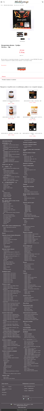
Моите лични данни (22, 407)
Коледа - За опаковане (27, 364)
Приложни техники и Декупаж (8, 249)
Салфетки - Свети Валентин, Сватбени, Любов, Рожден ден (31, 289)
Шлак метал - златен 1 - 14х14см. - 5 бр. (11, 133)
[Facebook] (24, 393)
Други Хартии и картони (28, 309)
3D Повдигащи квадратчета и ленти (30, 169)
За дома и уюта (5, 185)
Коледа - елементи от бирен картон (30, 348)
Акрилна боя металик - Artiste (8, 208)
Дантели (25, 212)
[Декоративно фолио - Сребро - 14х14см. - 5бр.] (22, 30)
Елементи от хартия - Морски (8, 299)
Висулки (4, 233)
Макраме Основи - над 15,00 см (29, 181)
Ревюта (4, 76)
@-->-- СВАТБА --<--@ (6, 166)
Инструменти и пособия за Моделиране (30, 318)
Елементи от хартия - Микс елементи (9, 309)
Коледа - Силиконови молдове (29, 369)
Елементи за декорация (28, 334)
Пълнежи (4, 369)
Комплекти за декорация (28, 163)
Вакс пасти (5, 260)
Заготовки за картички (27, 146)
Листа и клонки (26, 324)
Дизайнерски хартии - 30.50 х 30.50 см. (9, 275)
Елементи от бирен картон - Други (8, 329)
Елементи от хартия (6, 284)
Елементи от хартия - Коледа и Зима (9, 310)
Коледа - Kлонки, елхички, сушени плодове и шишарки (31, 366)
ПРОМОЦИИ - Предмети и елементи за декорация (11, 154)
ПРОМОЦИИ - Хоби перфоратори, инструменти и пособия (11, 157)
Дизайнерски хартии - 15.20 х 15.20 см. (9, 273)
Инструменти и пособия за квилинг (29, 161)
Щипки (4, 372)
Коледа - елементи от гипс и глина (30, 351)
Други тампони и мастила (28, 301)
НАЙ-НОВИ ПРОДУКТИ (7, 141)
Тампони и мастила (27, 295)
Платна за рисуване (27, 265)
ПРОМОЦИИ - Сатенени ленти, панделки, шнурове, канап (11, 150)
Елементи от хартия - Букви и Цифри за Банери (11, 285)
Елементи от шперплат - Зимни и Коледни (10, 347)
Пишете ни (4, 394)
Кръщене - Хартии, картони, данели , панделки (10, 180)
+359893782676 (30, 388)
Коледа (4, 189)
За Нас (3, 386)
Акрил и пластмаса (6, 352)
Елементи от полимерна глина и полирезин (10, 239)
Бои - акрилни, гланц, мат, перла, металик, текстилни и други (11, 201)
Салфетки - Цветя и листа (28, 287)
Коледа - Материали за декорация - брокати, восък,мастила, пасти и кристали (31, 358)
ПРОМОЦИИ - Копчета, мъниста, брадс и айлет (11, 151)
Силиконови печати (27, 227)
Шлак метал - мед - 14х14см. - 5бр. (32, 100)
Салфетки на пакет (27, 293)
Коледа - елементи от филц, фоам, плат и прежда (32, 352)
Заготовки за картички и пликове (30, 144)
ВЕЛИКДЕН (25, 331)
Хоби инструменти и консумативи (30, 312)
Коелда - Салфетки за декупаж (29, 343)
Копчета (25, 222)
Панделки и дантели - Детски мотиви (30, 215)
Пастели (25, 200)
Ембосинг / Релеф (5, 375)
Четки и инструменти (27, 267)
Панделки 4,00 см (28, 209)
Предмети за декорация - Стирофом (30, 240)
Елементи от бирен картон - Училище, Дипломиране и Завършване (12, 320)
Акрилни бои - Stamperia (7, 203)
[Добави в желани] (41, 64)
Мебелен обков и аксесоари (28, 186)
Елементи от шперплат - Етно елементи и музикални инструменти (11, 346)
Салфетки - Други (27, 292)
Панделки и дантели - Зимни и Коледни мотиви (31, 216)
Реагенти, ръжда (6, 222)
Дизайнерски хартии (6, 192)
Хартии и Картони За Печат (28, 310)
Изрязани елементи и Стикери (29, 152)
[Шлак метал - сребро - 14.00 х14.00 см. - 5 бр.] (32, 127)
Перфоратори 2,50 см (27, 248)
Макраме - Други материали (28, 182)
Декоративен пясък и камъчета (8, 231)
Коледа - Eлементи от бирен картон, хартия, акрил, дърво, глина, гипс (32, 347)
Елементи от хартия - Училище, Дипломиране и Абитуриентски (11, 289)
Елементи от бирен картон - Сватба (9, 318)
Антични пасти (5, 259)
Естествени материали (6, 356)
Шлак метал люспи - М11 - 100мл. (11, 117)
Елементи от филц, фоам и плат (8, 355)
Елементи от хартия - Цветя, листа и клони (10, 295)
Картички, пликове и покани (7, 187)
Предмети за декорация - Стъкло (29, 241)
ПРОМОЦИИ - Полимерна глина (8, 160)
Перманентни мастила (27, 298)
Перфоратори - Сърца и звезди (29, 255)
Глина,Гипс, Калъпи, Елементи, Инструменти (11, 235)
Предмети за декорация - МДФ (29, 237)
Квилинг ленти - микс (27, 157)
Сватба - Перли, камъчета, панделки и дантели (10, 173)
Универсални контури (6, 221)
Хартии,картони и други (28, 305)
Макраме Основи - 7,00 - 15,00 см (29, 179)
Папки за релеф (5, 377)
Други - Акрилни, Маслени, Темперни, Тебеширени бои (11, 213)
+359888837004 (30, 390)
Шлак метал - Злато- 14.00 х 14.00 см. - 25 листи (32, 118)
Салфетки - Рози (27, 283)
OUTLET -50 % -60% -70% (7, 164)
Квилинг (25, 154)
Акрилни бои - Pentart (6, 204)
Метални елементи (6, 360)
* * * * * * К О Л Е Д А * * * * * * (29, 339)
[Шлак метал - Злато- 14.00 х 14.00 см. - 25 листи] (32, 111)
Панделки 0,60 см (28, 205)
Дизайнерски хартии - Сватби (8, 280)
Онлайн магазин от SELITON (22, 409)
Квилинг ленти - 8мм (27, 160)
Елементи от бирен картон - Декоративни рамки (11, 314)
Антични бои (5, 211)
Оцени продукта (22, 41)
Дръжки (25, 188)
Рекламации (4, 392)
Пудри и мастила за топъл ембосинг (9, 378)
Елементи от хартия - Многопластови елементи (10, 305)
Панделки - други (27, 210)
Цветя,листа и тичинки (27, 321)
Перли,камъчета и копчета (28, 218)
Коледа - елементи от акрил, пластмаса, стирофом (33, 350)
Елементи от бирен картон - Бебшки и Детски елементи (10, 322)
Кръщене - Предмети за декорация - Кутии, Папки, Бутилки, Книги (11, 177)
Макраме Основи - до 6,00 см (29, 178)
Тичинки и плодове (27, 325)
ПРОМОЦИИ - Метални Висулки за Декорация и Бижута (11, 162)
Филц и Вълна (26, 303)
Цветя (25, 323)
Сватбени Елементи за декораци (8, 171)
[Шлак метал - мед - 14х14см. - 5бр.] (32, 94)
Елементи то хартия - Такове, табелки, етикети (10, 304)
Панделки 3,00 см (28, 208)
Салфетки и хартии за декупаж (29, 336)
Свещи (24, 271)
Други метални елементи (8, 365)
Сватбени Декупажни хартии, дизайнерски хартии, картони (11, 169)
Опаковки (25, 184)
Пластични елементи (6, 240)
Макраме (25, 176)
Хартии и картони (27, 308)
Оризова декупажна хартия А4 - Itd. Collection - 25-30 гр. (11, 254)
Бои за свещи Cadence (6, 218)
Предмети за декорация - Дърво (29, 235)
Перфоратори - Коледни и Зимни (29, 260)
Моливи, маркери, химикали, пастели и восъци (31, 195)
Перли (25, 220)
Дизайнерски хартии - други (7, 279)
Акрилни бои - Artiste (6, 207)
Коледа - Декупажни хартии (28, 342)
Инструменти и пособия (7, 269)
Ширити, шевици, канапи (7, 195)
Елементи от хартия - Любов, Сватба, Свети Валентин (12, 291)
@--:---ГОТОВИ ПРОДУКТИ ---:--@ (9, 182)
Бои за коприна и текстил (7, 217)
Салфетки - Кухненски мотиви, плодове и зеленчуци (32, 286)
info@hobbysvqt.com (31, 386)
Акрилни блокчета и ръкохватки (29, 226)
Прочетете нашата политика (22, 405)
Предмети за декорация (7, 196)
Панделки (25, 204)
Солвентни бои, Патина (7, 219)
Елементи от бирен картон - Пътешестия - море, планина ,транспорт (11, 328)
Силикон (25, 173)
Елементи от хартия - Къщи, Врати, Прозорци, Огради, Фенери (10, 301)
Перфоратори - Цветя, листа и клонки (30, 256)
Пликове (25, 147)
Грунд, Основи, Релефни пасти (8, 261)
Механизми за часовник (7, 367)
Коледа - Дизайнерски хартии (29, 344)
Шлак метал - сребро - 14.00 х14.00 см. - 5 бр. (33, 134)
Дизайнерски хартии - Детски (8, 282)
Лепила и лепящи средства (28, 165)
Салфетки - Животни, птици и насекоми (30, 277)
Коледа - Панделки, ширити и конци (30, 359)
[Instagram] (27, 393)
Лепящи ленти (26, 168)
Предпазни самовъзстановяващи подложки (31, 314)
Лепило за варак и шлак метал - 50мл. (11, 101)
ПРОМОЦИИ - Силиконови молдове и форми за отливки (11, 145)
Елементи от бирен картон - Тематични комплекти (11, 334)
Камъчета (25, 221)
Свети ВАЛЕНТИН (27, 327)
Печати (24, 224)
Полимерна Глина (7, 247)
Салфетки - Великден (27, 274)
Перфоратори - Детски (27, 257)
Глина (4, 244)
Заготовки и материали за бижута (30, 142)
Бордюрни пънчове (27, 251)
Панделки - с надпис (28, 211)
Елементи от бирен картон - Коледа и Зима (10, 333)
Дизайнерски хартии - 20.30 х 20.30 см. (9, 274)
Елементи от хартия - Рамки (7, 294)
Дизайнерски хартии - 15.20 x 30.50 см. (9, 278)
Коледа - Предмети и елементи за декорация (31, 363)
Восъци (25, 196)
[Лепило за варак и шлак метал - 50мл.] (11, 94)
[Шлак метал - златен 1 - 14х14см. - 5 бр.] (11, 127)
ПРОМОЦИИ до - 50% (6, 143)
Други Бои (5, 223)
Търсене (9, 386)
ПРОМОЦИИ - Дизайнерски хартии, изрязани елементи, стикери (10, 147)
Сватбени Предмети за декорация (8, 170)
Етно (3, 191)
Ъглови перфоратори (27, 252)
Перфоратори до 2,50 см (28, 247)
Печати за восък (26, 230)
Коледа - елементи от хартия (29, 349)
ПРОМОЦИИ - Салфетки (7, 155)
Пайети (4, 228)
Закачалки (26, 189)
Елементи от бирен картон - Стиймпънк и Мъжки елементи (11, 326)
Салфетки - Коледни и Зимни (28, 278)
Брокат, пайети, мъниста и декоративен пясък (11, 225)
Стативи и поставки (27, 266)
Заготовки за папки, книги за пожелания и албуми (31, 150)
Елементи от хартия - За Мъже (8, 298)
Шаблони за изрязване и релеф (29, 329)
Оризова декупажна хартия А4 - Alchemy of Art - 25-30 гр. (11, 252)
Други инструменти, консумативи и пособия (31, 319)
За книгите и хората (6, 186)
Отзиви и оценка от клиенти (9, 79)
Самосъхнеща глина (7, 246)
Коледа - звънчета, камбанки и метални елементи (32, 354)
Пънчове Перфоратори (27, 245)
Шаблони (4, 268)
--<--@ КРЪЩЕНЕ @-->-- (7, 175)
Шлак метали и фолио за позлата (29, 337)
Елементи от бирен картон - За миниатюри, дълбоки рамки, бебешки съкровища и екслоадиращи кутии (11, 332)
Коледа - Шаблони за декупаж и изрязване (31, 370)
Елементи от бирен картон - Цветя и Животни (10, 324)
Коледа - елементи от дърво (29, 353)
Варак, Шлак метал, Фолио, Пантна (9, 263)
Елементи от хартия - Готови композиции (10, 308)
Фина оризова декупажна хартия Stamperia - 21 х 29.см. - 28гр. (11, 256)
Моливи (25, 199)
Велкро (25, 172)
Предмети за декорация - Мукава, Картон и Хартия (32, 236)
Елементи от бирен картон (7, 312)
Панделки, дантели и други (28, 202)
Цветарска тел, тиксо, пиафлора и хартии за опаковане (12, 373)
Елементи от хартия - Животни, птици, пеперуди (11, 290)
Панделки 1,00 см (28, 206)
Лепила (4, 265)
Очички (4, 368)
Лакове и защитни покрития (7, 264)
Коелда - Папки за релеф (28, 360)
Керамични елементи (6, 238)
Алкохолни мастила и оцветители (8, 214)
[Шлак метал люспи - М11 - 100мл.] (11, 111)
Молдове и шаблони (6, 243)
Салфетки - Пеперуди (27, 282)
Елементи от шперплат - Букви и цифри (9, 341)
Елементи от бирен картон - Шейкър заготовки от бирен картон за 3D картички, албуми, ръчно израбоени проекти (12, 337)
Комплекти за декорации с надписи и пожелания (11, 357)
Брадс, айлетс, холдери (6, 198)
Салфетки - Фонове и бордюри (29, 291)
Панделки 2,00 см (28, 207)
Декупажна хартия (6, 250)
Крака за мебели (27, 190)
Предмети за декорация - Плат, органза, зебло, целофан (31, 243)
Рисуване (25, 262)
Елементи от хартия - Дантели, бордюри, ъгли (10, 293)
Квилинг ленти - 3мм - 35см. (28, 156)
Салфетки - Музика (27, 281)
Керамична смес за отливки (7, 236)
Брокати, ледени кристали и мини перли (9, 227)
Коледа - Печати (26, 368)
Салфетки (25, 273)
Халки (5, 364)
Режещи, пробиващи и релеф (28, 315)
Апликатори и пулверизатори (29, 297)
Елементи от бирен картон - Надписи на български (11, 315)
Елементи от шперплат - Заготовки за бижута (10, 344)
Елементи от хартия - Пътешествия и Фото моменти (11, 303)
